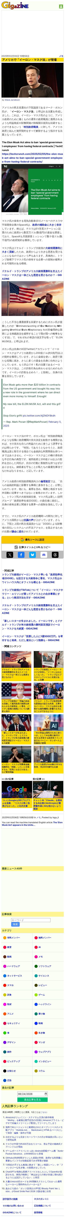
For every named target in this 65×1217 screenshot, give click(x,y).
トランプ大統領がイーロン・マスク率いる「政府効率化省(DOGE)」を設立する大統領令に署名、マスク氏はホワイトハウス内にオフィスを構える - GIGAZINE (32, 578)
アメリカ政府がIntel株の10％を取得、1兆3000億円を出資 (48, 765)
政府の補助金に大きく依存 (46, 224)
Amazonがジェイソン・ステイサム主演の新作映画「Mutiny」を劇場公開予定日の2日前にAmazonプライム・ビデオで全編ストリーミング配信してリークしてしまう (35, 1120)
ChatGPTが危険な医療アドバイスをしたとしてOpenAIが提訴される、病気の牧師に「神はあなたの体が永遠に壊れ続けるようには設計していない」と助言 (34, 1174)
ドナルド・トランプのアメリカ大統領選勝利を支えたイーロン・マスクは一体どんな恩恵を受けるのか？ (15, 673)
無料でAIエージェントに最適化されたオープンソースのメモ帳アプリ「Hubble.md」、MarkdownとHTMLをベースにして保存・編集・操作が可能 (34, 1130)
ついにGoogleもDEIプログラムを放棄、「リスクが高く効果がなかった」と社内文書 (16, 803)
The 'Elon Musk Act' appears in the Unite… (32, 823)
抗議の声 (28, 519)
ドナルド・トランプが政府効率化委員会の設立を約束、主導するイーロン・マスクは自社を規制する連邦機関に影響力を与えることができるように (48, 706)
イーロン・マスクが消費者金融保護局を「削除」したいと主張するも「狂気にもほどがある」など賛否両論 (15, 768)
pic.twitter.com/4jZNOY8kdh (39, 415)
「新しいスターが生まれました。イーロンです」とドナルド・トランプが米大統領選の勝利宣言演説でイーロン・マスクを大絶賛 (15, 738)
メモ (61, 56)
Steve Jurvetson (12, 100)
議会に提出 (18, 531)
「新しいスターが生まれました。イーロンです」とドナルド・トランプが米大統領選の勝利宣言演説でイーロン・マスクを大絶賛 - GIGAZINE (32, 624)
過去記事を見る (32, 1099)
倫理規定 (45, 481)
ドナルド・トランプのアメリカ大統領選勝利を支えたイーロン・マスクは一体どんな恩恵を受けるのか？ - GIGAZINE (32, 275)
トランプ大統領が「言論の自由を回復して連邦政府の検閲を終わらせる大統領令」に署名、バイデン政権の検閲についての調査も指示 (15, 706)
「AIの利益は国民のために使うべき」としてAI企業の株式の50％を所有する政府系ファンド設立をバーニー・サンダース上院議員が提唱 (48, 738)
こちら (43, 1112)
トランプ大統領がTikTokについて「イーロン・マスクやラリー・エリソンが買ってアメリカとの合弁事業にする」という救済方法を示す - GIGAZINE (32, 593)
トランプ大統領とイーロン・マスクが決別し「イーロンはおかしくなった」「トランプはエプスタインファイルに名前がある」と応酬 (48, 674)
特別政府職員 (31, 126)
